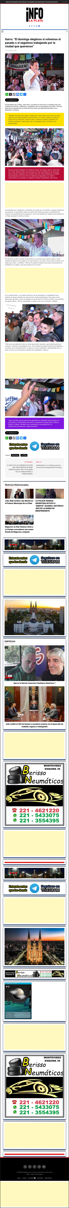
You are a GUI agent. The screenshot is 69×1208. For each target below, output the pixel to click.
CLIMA (24, 1178)
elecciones (15, 455)
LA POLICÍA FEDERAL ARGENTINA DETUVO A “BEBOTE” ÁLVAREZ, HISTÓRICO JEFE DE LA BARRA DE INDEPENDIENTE (49, 506)
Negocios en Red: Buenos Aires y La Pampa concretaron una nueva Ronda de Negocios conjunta (19, 529)
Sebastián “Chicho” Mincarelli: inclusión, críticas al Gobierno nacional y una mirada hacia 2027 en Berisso (30, 2)
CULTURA (40, 1178)
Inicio (19, 1178)
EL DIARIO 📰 (32, 1178)
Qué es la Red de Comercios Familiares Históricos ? (34, 683)
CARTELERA (48, 1178)
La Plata (24, 455)
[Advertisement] (34, 582)
